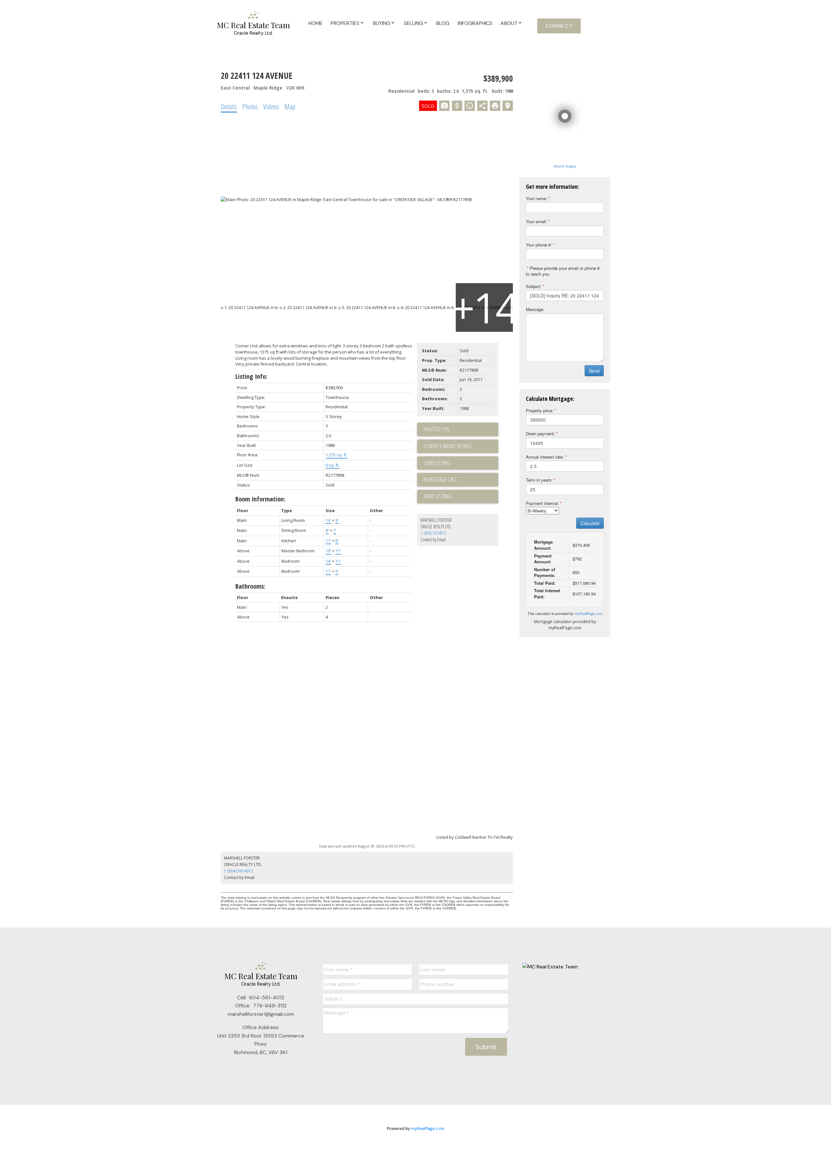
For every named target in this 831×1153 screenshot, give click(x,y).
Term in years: (539, 480)
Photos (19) (436, 429)
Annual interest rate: (545, 457)
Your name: (536, 198)
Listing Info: (251, 376)
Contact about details (448, 446)
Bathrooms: (250, 586)
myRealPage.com (588, 613)
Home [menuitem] (315, 23)
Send (594, 370)
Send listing (437, 463)
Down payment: (540, 433)
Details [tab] (229, 106)
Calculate (590, 523)
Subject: (533, 286)
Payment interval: (542, 503)
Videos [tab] (271, 106)
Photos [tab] (250, 106)
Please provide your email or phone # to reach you (563, 271)
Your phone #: (539, 245)
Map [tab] (289, 106)
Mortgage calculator (461, 479)
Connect (559, 26)
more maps (565, 166)
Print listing (437, 496)
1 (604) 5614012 (433, 533)
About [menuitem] (509, 23)
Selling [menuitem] (413, 23)
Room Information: (260, 499)
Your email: (536, 221)
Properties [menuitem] (345, 23)
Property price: (539, 410)
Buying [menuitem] (381, 23)
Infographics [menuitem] (475, 23)
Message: (535, 309)
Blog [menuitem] (442, 23)
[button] (559, 25)
